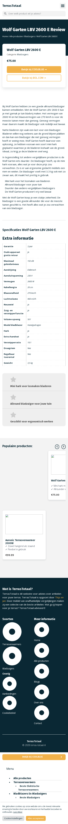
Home (5, 36)
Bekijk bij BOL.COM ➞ (34, 78)
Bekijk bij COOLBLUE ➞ (34, 69)
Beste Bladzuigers (30, 797)
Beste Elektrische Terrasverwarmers (28, 788)
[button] (64, 446)
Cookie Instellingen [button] (13, 818)
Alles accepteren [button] (36, 818)
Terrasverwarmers (24, 782)
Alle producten (16, 36)
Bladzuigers (29, 36)
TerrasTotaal (11, 6)
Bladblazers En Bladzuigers (30, 793)
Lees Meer (17, 812)
